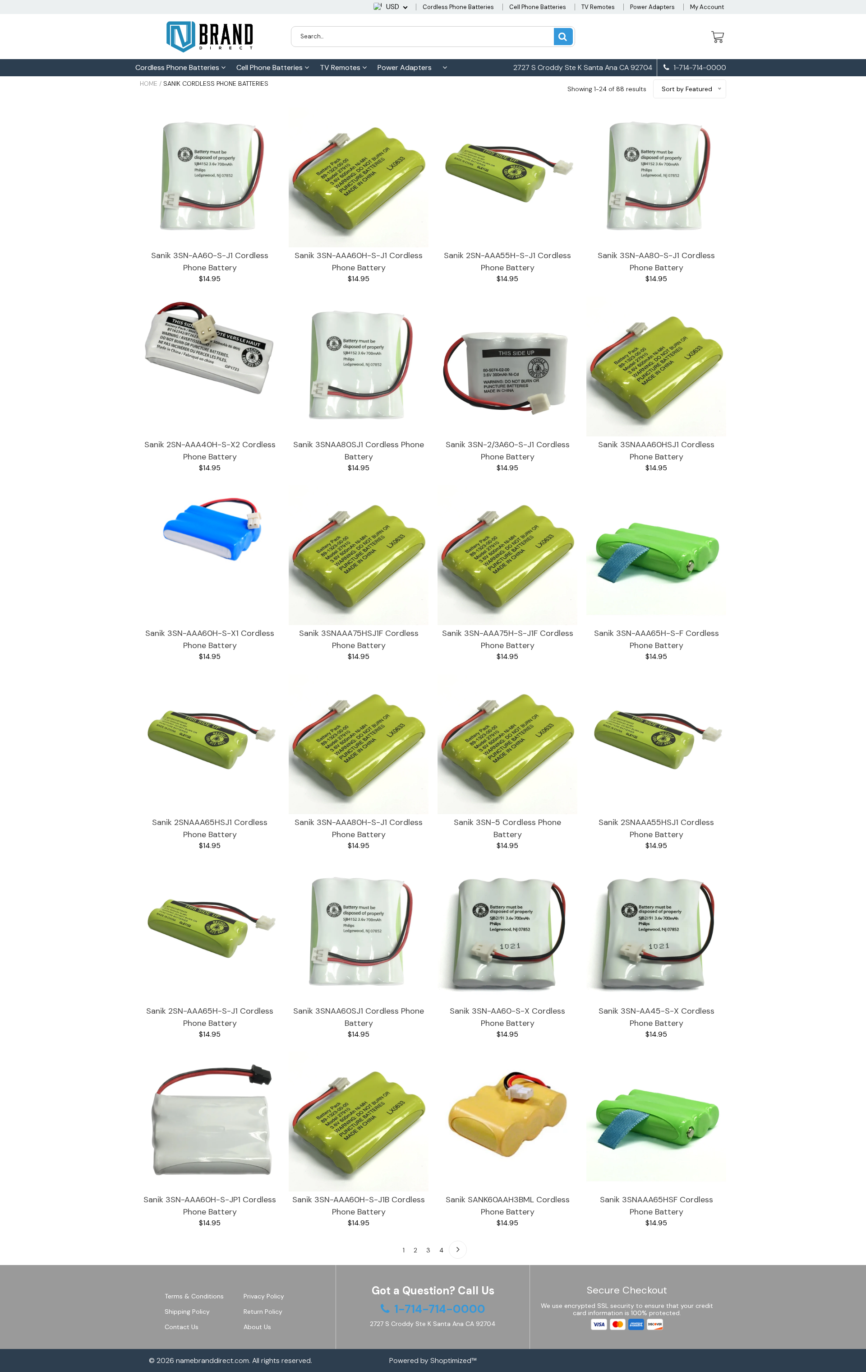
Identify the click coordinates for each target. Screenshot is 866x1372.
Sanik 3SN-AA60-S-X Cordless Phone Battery (507, 1017)
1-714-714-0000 (699, 68)
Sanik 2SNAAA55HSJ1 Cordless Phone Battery (656, 828)
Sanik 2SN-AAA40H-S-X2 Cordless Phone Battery (210, 450)
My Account (707, 7)
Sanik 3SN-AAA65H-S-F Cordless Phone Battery (656, 639)
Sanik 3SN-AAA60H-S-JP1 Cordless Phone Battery (209, 1205)
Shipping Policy (187, 1311)
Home (148, 83)
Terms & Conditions (194, 1296)
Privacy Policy (264, 1296)
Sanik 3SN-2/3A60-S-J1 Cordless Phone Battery (508, 450)
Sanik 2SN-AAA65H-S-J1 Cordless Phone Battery (209, 1017)
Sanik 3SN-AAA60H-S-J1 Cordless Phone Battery (359, 261)
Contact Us (181, 1327)
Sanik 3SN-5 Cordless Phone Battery (507, 828)
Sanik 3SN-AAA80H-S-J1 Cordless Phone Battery (359, 828)
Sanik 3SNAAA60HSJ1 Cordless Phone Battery (656, 450)
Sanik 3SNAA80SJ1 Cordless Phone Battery (358, 450)
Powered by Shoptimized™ (433, 1360)
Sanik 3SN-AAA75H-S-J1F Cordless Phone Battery (507, 639)
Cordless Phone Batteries (458, 7)
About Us (257, 1327)
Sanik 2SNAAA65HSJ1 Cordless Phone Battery (209, 828)
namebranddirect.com (212, 1360)
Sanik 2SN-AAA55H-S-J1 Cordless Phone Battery (507, 261)
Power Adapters (652, 7)
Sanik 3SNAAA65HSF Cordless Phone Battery (656, 1205)
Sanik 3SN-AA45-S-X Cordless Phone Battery (656, 1017)
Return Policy (263, 1311)
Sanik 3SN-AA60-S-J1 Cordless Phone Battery (209, 261)
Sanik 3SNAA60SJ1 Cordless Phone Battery (358, 1017)
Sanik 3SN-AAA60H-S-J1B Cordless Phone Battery (358, 1205)
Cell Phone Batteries (537, 7)
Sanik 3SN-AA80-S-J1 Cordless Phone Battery (656, 261)
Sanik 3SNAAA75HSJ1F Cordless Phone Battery (359, 639)
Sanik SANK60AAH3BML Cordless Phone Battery (508, 1205)
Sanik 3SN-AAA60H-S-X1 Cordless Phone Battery (209, 639)
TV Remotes (598, 7)
